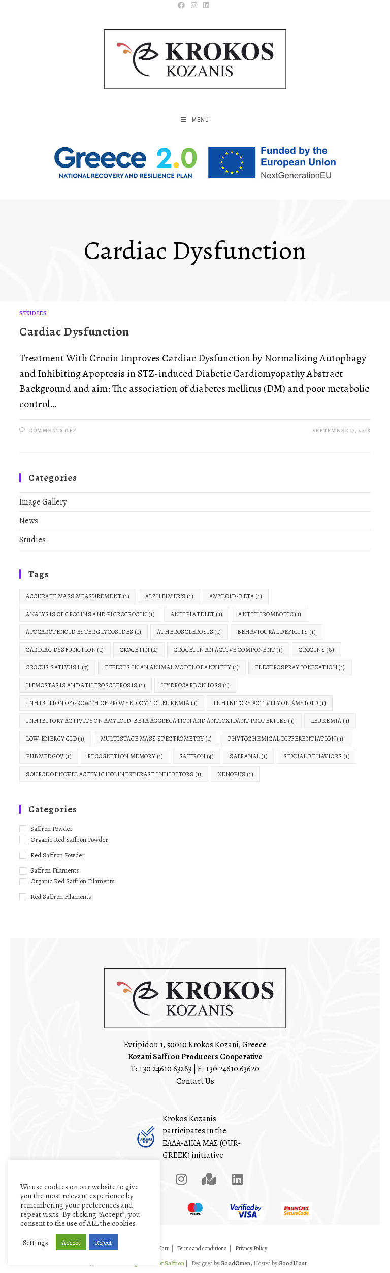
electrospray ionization (300, 667)
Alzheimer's (169, 596)
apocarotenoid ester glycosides (83, 632)
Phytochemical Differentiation (285, 738)
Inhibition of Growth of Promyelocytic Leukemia (112, 703)
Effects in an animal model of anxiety (172, 667)
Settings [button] (35, 1242)
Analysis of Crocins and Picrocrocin (90, 614)
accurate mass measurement (77, 596)
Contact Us (195, 1081)
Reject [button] (103, 1242)
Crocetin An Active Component (228, 650)
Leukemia (330, 721)
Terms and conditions (201, 1248)
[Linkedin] (237, 1179)
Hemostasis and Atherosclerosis (85, 685)
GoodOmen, (236, 1263)
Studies (33, 313)
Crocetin (139, 650)
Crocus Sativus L (57, 667)
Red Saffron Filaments (60, 896)
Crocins (316, 650)
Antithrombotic (269, 614)
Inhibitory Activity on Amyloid (269, 703)
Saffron (196, 756)
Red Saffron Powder (57, 855)
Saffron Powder (51, 828)
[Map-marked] (209, 1179)
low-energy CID (55, 738)
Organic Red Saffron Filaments (72, 881)
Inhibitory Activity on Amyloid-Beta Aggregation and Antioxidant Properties (160, 721)
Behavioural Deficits (276, 632)
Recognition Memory (125, 756)
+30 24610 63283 (165, 1069)
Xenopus (235, 774)
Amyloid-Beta (235, 596)
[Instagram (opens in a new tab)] (194, 5)
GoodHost (292, 1263)
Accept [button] (71, 1242)
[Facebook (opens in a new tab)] (183, 5)
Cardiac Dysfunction (74, 331)
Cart (163, 1248)
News (28, 520)
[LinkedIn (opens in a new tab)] (206, 5)
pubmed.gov (49, 756)
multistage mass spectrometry (156, 738)
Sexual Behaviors (316, 756)
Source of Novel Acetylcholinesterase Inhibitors (113, 774)
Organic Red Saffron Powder (69, 839)
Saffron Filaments (54, 870)
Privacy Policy (251, 1248)
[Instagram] (181, 1179)
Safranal (249, 756)
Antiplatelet (196, 614)
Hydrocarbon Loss (195, 685)
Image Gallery (43, 502)
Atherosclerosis (189, 632)
